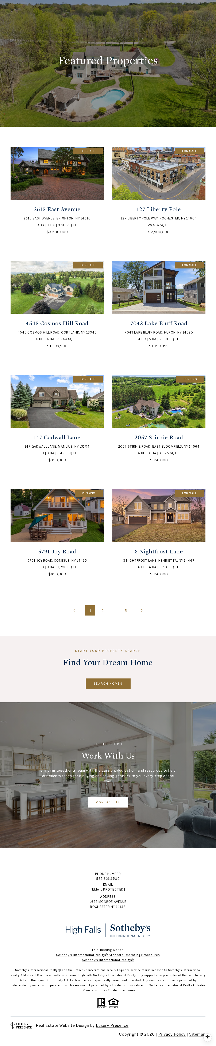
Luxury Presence (112, 1025)
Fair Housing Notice (108, 950)
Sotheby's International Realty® (108, 960)
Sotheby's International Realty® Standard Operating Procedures (108, 955)
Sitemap (197, 1034)
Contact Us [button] (108, 802)
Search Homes (108, 683)
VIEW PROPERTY (57, 197)
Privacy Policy (172, 1034)
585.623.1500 (108, 878)
